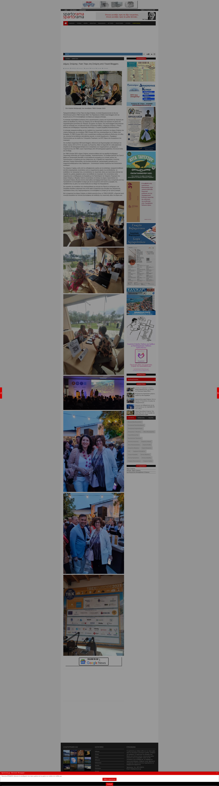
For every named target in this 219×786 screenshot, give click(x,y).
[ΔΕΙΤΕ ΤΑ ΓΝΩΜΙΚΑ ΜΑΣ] (218, 393)
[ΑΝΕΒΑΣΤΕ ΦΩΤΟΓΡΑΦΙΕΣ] (1, 393)
